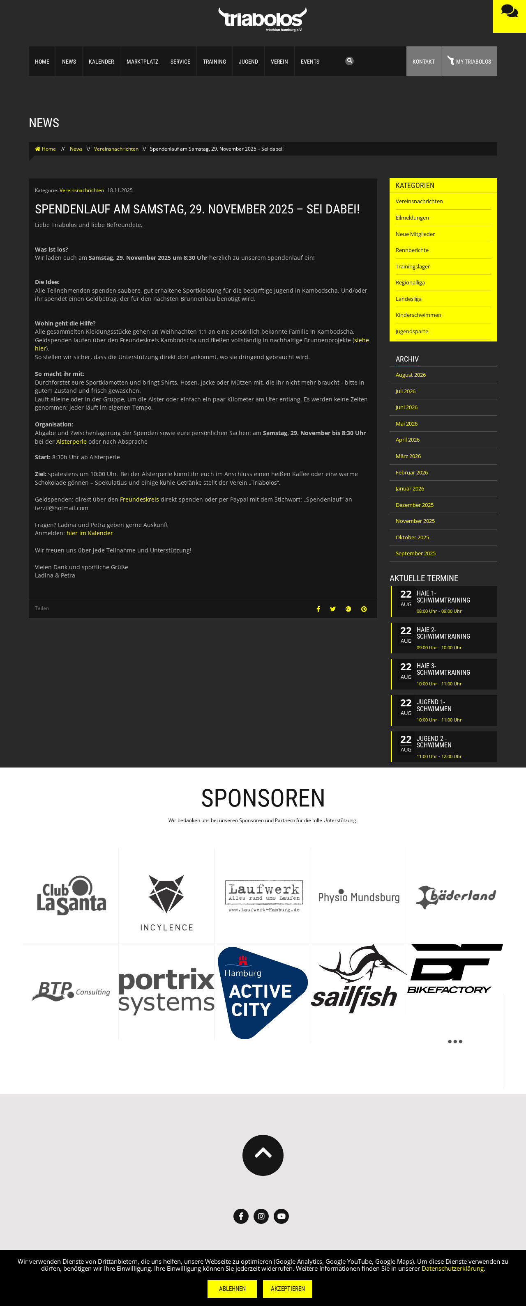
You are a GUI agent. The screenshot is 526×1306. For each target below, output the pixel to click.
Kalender (101, 61)
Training (214, 61)
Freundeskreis (139, 499)
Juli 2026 (405, 391)
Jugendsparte (412, 331)
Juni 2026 (407, 407)
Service (180, 61)
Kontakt (424, 61)
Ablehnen (232, 1288)
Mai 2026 (407, 423)
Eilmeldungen (412, 217)
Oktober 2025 (412, 537)
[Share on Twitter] (333, 609)
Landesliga (409, 298)
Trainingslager (413, 266)
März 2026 (408, 456)
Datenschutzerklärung (453, 1268)
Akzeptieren (288, 1288)
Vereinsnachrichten (116, 148)
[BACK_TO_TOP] (263, 1155)
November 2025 (415, 521)
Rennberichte (412, 250)
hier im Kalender (90, 533)
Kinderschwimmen (418, 314)
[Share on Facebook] (319, 609)
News (69, 61)
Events (310, 61)
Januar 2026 (410, 488)
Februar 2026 (412, 472)
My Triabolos (473, 61)
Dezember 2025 (415, 505)
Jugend (248, 61)
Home (42, 61)
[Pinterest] (364, 609)
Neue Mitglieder (415, 234)
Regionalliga (410, 282)
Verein (279, 61)
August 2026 (411, 374)
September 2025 (416, 553)
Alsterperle (71, 441)
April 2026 (408, 439)
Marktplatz (142, 61)
